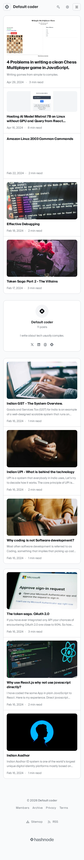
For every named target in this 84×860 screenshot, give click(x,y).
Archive (37, 808)
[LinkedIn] (39, 344)
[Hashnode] (52, 344)
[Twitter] (32, 344)
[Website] (45, 344)
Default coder (25, 7)
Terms (64, 808)
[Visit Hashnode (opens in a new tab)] (42, 839)
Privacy (51, 808)
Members (22, 808)
